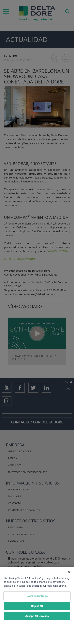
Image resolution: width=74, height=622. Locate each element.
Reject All (37, 606)
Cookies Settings (37, 596)
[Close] (69, 572)
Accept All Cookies (37, 616)
